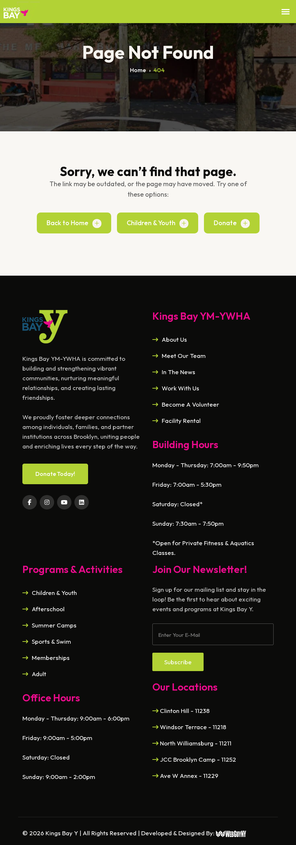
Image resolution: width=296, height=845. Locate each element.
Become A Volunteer (190, 404)
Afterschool (48, 609)
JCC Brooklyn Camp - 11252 (197, 759)
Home (138, 70)
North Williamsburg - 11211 (194, 743)
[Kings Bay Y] (45, 325)
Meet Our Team (184, 355)
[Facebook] (29, 502)
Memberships (51, 657)
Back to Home (67, 223)
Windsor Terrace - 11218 (192, 727)
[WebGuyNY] (231, 833)
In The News (178, 372)
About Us (174, 339)
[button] (285, 11)
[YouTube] (64, 502)
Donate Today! (55, 473)
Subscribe (178, 662)
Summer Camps (54, 625)
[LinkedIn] (81, 502)
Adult (39, 674)
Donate (225, 223)
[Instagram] (47, 502)
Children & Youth (151, 223)
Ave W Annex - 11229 (188, 775)
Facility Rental (181, 420)
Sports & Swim (51, 641)
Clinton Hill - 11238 (184, 710)
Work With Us (180, 388)
